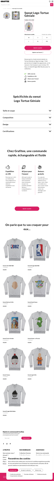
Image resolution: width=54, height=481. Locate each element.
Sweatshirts (9, 8)
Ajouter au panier (37, 47)
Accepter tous (13, 470)
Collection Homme (25, 453)
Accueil (4, 8)
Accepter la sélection (26, 470)
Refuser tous (38, 470)
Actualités (6, 455)
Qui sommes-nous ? (9, 453)
